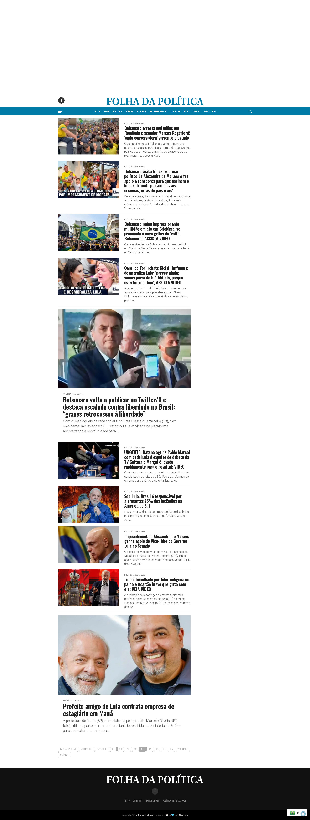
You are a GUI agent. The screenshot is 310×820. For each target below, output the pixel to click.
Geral (106, 111)
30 (135, 749)
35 (171, 749)
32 (150, 749)
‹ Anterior (101, 749)
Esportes (175, 111)
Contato (137, 800)
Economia (141, 111)
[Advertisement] (97, 22)
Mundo (196, 111)
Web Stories (210, 111)
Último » (64, 755)
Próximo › (183, 749)
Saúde (187, 111)
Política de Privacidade (174, 800)
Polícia (129, 111)
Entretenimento (158, 111)
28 (120, 749)
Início (97, 111)
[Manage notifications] (303, 813)
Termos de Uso (152, 800)
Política (117, 111)
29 (128, 749)
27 (113, 749)
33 (157, 749)
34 (164, 749)
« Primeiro (86, 749)
